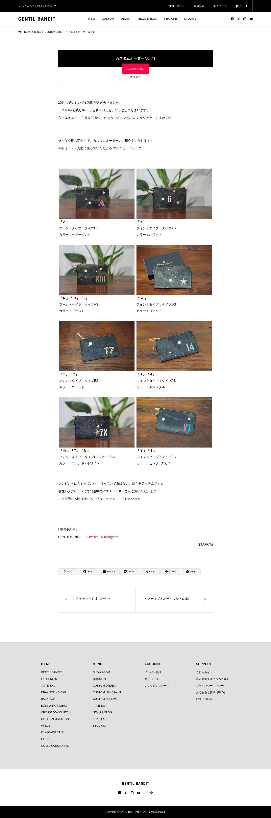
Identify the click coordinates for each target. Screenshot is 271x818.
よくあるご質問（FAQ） (211, 692)
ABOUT (126, 18)
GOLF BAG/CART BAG (55, 719)
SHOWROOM (101, 672)
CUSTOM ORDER (135, 69)
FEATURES (100, 719)
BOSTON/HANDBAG (54, 705)
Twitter (93, 537)
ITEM (91, 18)
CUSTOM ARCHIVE (105, 698)
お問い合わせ (176, 6)
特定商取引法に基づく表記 (212, 679)
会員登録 (199, 6)
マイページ (220, 6)
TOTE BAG (48, 685)
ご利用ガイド (204, 672)
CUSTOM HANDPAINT (107, 692)
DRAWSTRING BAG (53, 692)
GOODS (46, 739)
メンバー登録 (152, 672)
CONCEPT (99, 679)
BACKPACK (48, 698)
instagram (111, 537)
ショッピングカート (156, 685)
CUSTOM (108, 18)
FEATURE (170, 18)
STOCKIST (191, 18)
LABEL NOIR (49, 679)
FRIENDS (99, 705)
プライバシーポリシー (210, 685)
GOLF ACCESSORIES (55, 745)
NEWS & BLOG (147, 18)
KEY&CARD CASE (52, 732)
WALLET (46, 725)
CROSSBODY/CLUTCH (56, 712)
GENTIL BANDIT (51, 672)
